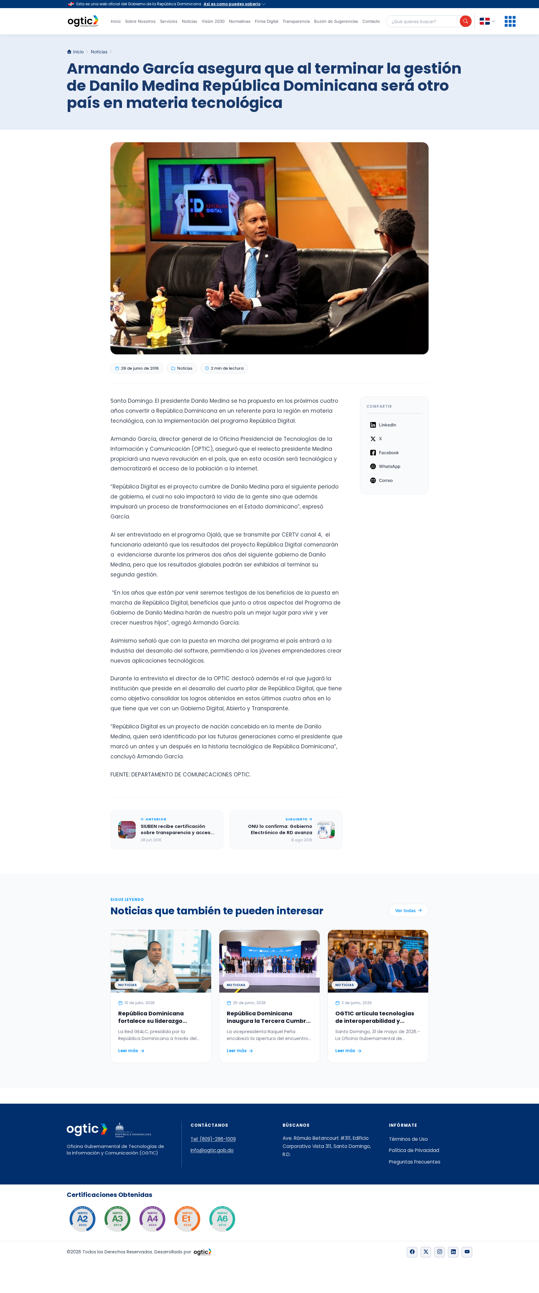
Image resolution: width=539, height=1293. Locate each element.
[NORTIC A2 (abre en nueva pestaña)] (82, 1219)
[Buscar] (466, 21)
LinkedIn (387, 424)
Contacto (371, 21)
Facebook (389, 452)
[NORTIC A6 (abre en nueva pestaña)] (222, 1219)
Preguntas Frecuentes (414, 1162)
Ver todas (405, 910)
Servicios (168, 21)
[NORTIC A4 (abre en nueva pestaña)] (152, 1219)
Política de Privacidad (414, 1150)
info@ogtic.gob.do (212, 1150)
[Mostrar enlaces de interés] (510, 21)
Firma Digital (266, 21)
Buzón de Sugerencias (336, 21)
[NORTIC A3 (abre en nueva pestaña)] (117, 1219)
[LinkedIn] (453, 1252)
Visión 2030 (213, 21)
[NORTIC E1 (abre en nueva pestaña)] (187, 1219)
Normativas (239, 21)
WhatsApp (389, 466)
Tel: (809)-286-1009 (213, 1139)
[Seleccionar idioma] (487, 21)
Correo (386, 480)
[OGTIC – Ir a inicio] (83, 21)
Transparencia (296, 21)
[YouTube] (467, 1252)
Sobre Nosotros (140, 21)
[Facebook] (412, 1252)
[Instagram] (439, 1252)
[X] (425, 1252)
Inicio (116, 21)
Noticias (189, 21)
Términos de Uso (408, 1139)
